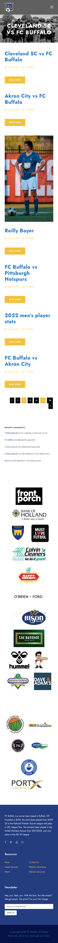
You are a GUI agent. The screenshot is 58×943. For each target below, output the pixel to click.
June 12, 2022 (13, 109)
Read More (15, 80)
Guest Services (11, 867)
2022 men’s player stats (27, 318)
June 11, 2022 (13, 238)
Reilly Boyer (19, 230)
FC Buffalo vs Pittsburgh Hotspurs (21, 273)
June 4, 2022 (13, 329)
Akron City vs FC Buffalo (25, 99)
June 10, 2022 (13, 286)
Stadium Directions (37, 867)
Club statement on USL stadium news (35, 454)
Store (7, 862)
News (7, 871)
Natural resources (37, 871)
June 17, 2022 (13, 67)
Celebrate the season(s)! (25, 440)
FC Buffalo (30, 67)
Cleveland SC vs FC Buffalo (28, 56)
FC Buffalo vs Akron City (21, 360)
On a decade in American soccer (34, 433)
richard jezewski (11, 447)
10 (50, 400)
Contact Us (34, 862)
